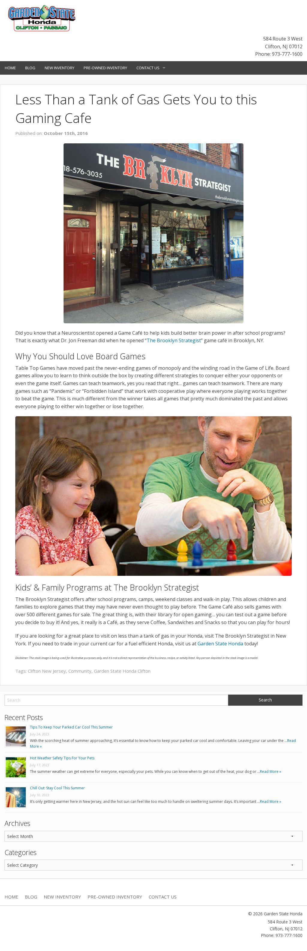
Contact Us (147, 67)
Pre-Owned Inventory (105, 67)
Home (10, 67)
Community (79, 671)
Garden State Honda (220, 643)
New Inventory (59, 67)
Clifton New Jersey (47, 671)
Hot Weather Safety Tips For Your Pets (62, 758)
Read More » (270, 771)
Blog (30, 67)
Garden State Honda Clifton (122, 671)
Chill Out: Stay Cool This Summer (57, 788)
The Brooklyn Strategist (174, 340)
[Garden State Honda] (41, 18)
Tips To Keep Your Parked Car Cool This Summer (71, 727)
